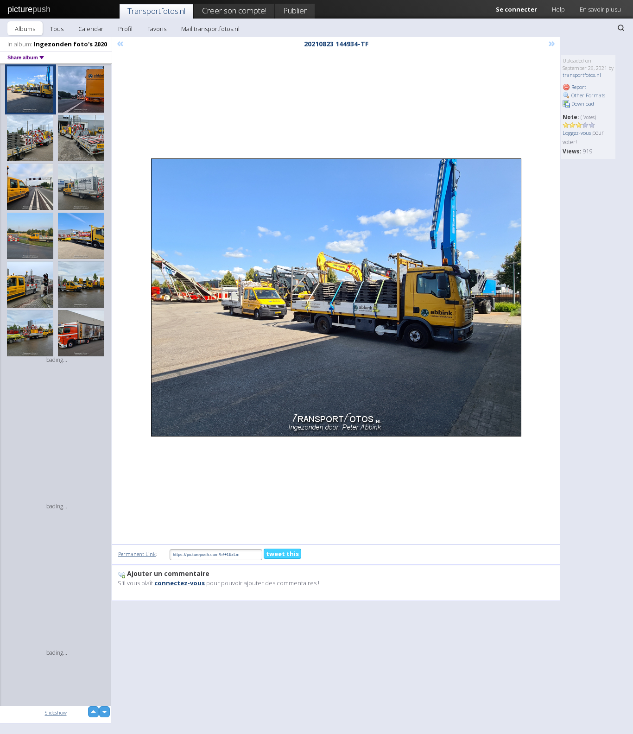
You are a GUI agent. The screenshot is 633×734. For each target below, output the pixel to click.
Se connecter (516, 9)
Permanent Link (137, 553)
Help (558, 9)
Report (578, 86)
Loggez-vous (577, 132)
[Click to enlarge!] (336, 297)
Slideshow (56, 712)
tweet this (282, 554)
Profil (125, 29)
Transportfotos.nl (156, 11)
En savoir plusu (600, 9)
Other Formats (587, 95)
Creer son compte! (234, 10)
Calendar (90, 29)
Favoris (156, 29)
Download (582, 103)
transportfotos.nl (582, 74)
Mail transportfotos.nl (210, 29)
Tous (56, 29)
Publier (295, 10)
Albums (25, 29)
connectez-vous (179, 583)
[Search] (621, 27)
